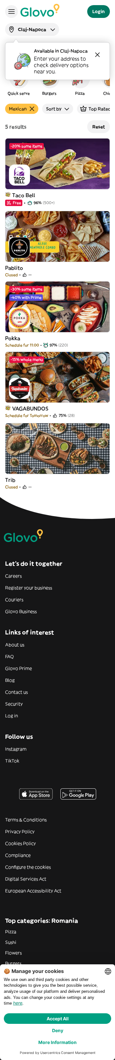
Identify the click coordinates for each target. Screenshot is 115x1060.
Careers (13, 576)
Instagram (16, 749)
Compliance (18, 855)
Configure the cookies (28, 867)
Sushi (10, 942)
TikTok (12, 761)
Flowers (13, 953)
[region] (57, 81)
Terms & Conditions (26, 820)
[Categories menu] (11, 11)
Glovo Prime (18, 668)
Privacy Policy (19, 831)
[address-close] (97, 54)
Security (14, 704)
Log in (11, 716)
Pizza (10, 932)
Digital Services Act (25, 879)
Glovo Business (21, 611)
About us (14, 645)
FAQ (9, 656)
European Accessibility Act (33, 891)
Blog (10, 680)
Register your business (28, 588)
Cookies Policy (20, 843)
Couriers (14, 599)
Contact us (16, 692)
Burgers (13, 963)
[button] (18, 81)
